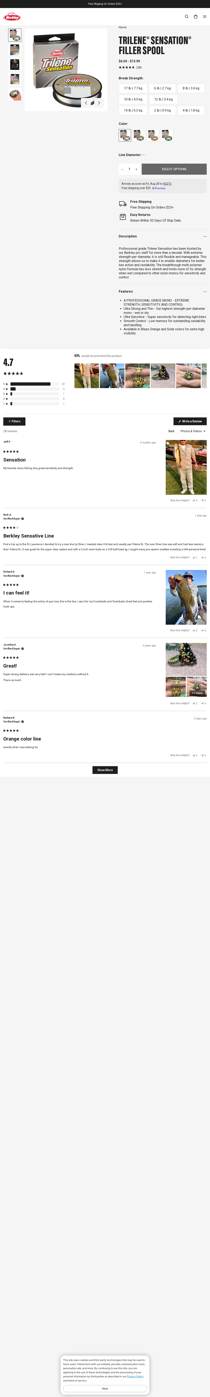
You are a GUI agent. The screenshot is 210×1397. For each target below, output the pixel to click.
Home (123, 27)
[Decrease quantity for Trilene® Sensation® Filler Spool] (122, 169)
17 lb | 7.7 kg (133, 88)
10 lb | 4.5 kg (133, 99)
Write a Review (194, 422)
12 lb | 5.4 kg (163, 99)
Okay (105, 1388)
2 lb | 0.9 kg (162, 110)
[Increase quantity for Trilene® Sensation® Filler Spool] (136, 169)
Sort (171, 431)
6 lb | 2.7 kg (162, 88)
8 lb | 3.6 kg (191, 88)
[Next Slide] (203, 375)
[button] (86, 103)
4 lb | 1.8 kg (191, 110)
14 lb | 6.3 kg (133, 110)
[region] (140, 375)
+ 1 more (197, 693)
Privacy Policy (135, 1376)
